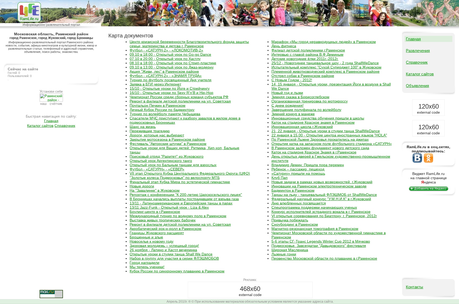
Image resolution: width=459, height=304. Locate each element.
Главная (51, 121)
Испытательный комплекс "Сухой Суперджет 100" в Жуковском (326, 67)
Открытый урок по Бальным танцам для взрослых (173, 165)
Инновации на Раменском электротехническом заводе (319, 186)
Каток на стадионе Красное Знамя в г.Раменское (313, 152)
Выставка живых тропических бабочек (163, 220)
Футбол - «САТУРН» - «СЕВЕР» (157, 169)
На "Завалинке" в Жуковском (155, 190)
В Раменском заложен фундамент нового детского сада (320, 148)
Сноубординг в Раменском (294, 224)
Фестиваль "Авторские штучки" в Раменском (168, 144)
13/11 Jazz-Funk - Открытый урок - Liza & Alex (169, 207)
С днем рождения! (287, 105)
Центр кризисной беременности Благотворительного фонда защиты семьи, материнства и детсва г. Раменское (189, 44)
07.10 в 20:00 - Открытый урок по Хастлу (165, 59)
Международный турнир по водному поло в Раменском (178, 216)
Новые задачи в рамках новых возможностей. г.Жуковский (321, 182)
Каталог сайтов (40, 125)
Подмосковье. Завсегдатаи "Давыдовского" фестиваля (318, 245)
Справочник (64, 125)
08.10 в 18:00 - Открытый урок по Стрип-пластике (173, 63)
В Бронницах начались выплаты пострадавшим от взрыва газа (184, 199)
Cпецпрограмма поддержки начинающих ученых (314, 207)
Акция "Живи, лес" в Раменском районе (164, 71)
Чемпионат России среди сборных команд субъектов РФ (179, 97)
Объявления (417, 85)
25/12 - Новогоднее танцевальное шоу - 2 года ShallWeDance (325, 63)
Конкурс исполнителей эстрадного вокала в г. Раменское (321, 211)
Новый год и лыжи (287, 93)
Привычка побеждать (289, 220)
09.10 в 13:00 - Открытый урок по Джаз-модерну (172, 67)
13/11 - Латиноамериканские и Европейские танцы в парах (181, 203)
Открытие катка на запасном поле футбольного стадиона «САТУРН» (331, 144)
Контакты (414, 287)
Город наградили (144, 262)
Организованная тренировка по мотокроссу (309, 101)
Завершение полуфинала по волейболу (306, 110)
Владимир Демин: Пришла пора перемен (307, 165)
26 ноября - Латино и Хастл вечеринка (163, 250)
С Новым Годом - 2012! (291, 80)
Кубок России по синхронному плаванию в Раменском (177, 271)
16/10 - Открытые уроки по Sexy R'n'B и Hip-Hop (171, 93)
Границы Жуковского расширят (157, 233)
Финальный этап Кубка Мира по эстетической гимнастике (180, 182)
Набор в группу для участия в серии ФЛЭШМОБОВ (174, 258)
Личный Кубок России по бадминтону (162, 110)
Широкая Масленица (289, 250)
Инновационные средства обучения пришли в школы (317, 118)
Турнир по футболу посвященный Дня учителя (170, 80)
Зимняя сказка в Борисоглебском (300, 97)
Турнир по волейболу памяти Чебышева (165, 114)
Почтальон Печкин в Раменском (157, 105)
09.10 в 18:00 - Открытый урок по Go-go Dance (170, 54)
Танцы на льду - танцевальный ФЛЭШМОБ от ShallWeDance (324, 194)
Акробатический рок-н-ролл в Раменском (165, 228)
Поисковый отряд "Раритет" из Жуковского (166, 156)
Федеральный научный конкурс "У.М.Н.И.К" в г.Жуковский (321, 199)
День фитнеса (283, 46)
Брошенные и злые (146, 237)
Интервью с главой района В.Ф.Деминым (307, 54)
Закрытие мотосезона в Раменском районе (167, 139)
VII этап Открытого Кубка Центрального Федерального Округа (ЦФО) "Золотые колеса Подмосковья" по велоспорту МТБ (190, 175)
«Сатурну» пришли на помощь (298, 173)
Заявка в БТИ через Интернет (155, 84)
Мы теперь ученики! (147, 267)
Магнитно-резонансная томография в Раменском (314, 228)
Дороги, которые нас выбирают (157, 135)
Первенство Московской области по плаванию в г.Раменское (324, 258)
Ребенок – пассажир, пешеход (297, 169)
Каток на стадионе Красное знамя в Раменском (313, 122)
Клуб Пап (279, 177)
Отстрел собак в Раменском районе (302, 76)
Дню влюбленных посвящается (298, 203)
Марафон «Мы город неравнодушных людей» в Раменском (323, 42)
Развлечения (418, 50)
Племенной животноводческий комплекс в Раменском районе (325, 71)
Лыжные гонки (283, 254)
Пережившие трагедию (150, 131)
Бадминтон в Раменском (292, 190)
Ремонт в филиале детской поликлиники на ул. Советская (180, 101)
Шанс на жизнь (143, 127)
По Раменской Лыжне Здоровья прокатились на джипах (320, 139)
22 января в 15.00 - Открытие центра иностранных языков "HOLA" (329, 135)
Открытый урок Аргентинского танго (161, 161)
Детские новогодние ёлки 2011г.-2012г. (304, 59)
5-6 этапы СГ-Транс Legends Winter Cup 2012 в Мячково (320, 241)
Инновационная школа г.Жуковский (302, 127)
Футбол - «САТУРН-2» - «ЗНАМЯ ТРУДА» (166, 76)
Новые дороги (142, 186)
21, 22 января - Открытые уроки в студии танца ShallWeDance (325, 131)
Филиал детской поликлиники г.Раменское (308, 50)
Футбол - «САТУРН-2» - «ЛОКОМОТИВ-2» (166, 50)
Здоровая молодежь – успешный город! (164, 245)
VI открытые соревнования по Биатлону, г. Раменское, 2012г (324, 216)
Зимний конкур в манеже (293, 114)
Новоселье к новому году (151, 241)
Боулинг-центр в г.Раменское (155, 211)
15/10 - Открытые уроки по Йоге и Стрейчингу (170, 88)
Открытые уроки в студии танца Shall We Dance (171, 254)
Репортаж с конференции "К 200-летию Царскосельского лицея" (186, 194)
